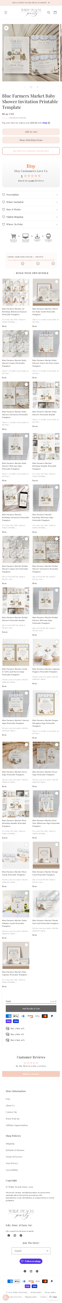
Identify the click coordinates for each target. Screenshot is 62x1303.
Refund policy (36, 1292)
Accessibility (12, 1170)
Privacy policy (50, 1292)
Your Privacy (12, 1163)
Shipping (5, 118)
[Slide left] (24, 87)
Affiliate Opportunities (17, 1125)
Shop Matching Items (31, 140)
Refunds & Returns (15, 1150)
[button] (6, 12)
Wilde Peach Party (20, 1292)
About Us (10, 1105)
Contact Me (11, 1112)
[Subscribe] (47, 1250)
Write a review (31, 1073)
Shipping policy (31, 1297)
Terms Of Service (14, 1156)
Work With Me (13, 1118)
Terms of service (15, 1297)
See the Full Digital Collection (31, 151)
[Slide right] (37, 87)
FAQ (8, 1099)
